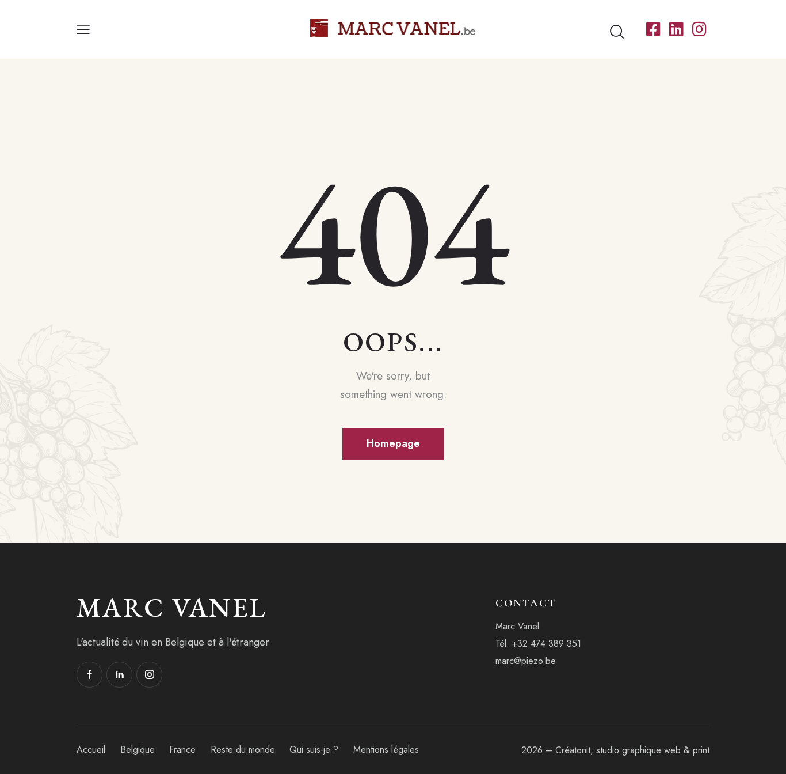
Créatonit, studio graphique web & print (632, 750)
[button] (83, 29)
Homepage (393, 443)
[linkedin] (119, 675)
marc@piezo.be (525, 660)
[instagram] (149, 675)
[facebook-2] (89, 675)
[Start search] (617, 32)
